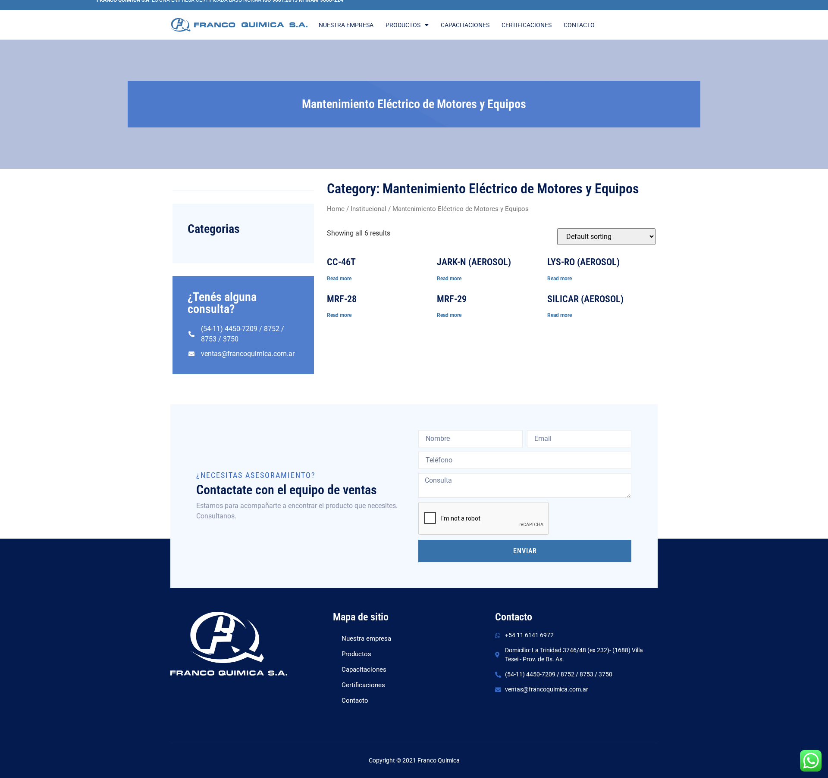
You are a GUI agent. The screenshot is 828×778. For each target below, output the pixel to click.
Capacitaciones (465, 25)
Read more (339, 278)
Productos (403, 25)
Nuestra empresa (346, 25)
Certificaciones (527, 25)
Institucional (368, 209)
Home (336, 209)
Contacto (579, 25)
